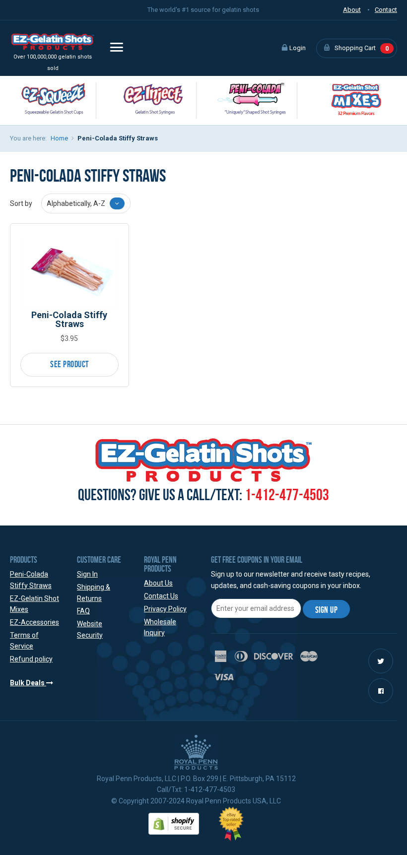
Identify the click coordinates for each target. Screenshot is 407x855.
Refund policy (31, 659)
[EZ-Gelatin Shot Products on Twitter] (380, 661)
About (352, 9)
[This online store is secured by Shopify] (173, 823)
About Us (158, 583)
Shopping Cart (361, 48)
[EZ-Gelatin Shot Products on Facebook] (380, 691)
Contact (386, 9)
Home (59, 138)
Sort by (21, 203)
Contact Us (161, 596)
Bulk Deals (28, 683)
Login (297, 48)
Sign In (87, 574)
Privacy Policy (165, 609)
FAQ (83, 611)
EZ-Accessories (34, 622)
